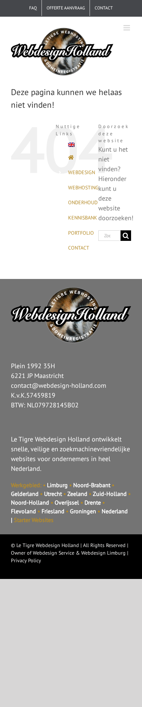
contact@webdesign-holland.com (58, 385)
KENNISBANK (82, 217)
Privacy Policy (26, 560)
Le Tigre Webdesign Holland (47, 545)
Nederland (115, 511)
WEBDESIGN (81, 172)
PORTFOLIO (81, 233)
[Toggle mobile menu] (127, 28)
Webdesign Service (53, 553)
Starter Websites (34, 519)
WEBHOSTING (83, 187)
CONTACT (78, 247)
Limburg (57, 485)
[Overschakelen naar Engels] (77, 145)
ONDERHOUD (83, 202)
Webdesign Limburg (103, 553)
